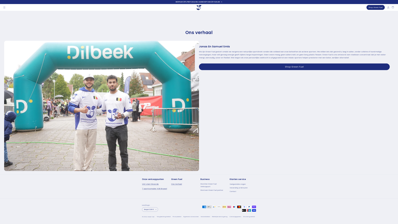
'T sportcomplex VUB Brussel (154, 188)
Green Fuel (150, 217)
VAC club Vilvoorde (150, 184)
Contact (233, 191)
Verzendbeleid (205, 216)
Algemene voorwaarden (191, 216)
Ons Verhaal (176, 184)
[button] (4, 7)
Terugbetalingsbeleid (164, 216)
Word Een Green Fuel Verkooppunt (208, 185)
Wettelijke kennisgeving (220, 216)
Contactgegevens (235, 216)
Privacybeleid (177, 216)
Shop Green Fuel (376, 7)
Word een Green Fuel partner (211, 190)
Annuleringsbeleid (249, 216)
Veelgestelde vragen (238, 184)
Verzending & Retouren (239, 188)
